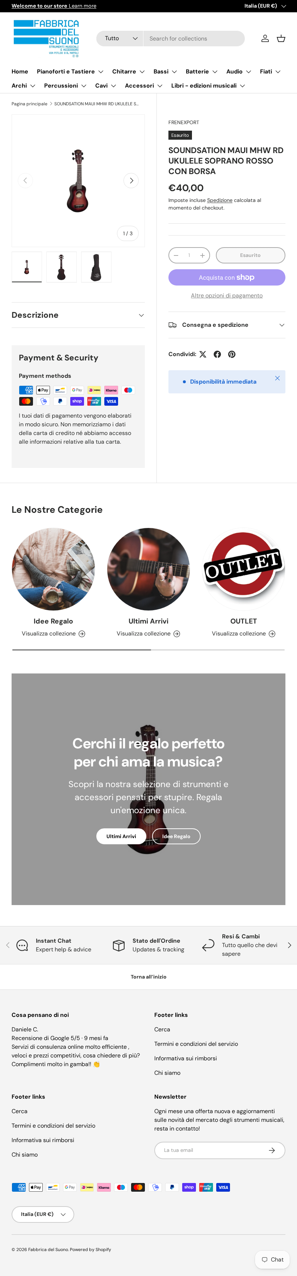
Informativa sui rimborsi (185, 1058)
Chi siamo (167, 1073)
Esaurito (250, 255)
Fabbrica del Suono (48, 1249)
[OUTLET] (243, 569)
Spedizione (220, 200)
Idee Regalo (53, 621)
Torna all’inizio (149, 976)
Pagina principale (29, 104)
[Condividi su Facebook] (217, 354)
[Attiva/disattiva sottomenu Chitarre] (142, 71)
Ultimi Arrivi (148, 621)
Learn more (54, 6)
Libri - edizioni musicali (204, 85)
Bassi (161, 71)
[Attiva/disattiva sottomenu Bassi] (174, 71)
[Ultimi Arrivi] (148, 569)
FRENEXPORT (183, 122)
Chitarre (124, 71)
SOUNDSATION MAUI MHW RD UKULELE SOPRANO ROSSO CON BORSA (97, 104)
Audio (234, 71)
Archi (19, 85)
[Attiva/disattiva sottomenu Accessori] (159, 85)
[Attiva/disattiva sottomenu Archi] (32, 85)
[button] (281, 38)
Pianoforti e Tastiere (66, 71)
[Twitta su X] (203, 354)
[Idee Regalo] (53, 569)
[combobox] (170, 38)
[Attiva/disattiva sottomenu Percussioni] (83, 85)
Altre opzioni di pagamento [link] (227, 295)
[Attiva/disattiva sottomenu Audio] (248, 71)
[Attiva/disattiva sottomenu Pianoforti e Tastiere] (100, 71)
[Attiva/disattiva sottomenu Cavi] (113, 85)
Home (20, 71)
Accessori (139, 85)
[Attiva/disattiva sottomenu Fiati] (277, 71)
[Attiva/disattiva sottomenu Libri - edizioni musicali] (242, 85)
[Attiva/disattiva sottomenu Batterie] (214, 71)
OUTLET (243, 621)
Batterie (197, 71)
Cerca (162, 1029)
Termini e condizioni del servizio (196, 1044)
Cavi (101, 85)
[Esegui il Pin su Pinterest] (232, 354)
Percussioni (61, 85)
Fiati (266, 71)
